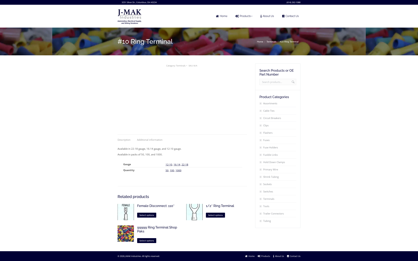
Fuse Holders (270, 147)
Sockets (267, 184)
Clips (266, 125)
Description (124, 139)
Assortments (270, 103)
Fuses (266, 140)
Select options (146, 215)
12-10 (169, 164)
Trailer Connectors (273, 213)
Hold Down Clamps (274, 162)
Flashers (268, 132)
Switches (268, 191)
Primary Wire (270, 169)
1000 (178, 170)
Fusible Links (270, 154)
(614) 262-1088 (293, 2)
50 (167, 170)
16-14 (177, 164)
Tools (266, 206)
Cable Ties (268, 110)
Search (292, 82)
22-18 (185, 164)
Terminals (180, 65)
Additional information (149, 139)
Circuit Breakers (272, 118)
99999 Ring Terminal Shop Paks (157, 229)
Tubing (267, 220)
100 (172, 170)
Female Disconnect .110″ (155, 206)
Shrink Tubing (271, 176)
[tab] (124, 138)
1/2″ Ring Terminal (220, 206)
